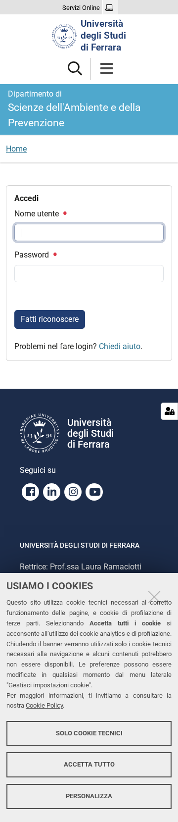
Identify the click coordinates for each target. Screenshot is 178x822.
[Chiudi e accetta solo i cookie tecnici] (154, 597)
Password (32, 254)
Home (16, 149)
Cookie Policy (44, 705)
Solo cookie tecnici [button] (89, 733)
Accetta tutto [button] (89, 764)
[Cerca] (75, 69)
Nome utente (37, 213)
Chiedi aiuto (119, 346)
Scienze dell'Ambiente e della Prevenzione (74, 109)
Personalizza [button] (89, 796)
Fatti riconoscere (50, 319)
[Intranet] (110, 8)
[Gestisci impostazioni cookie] (169, 411)
